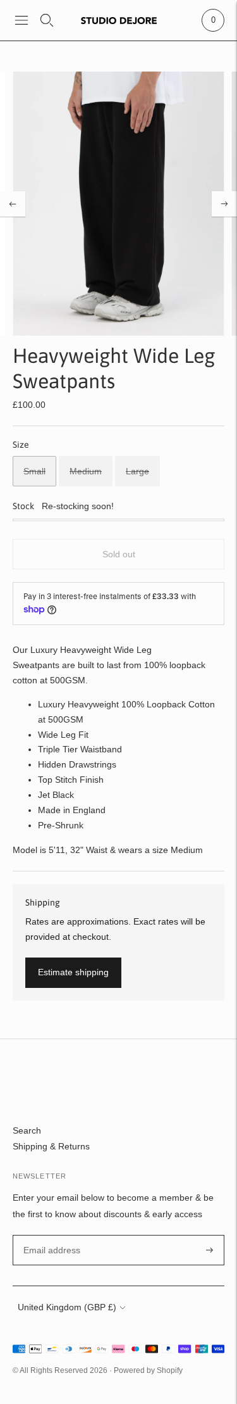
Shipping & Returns (51, 1146)
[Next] (224, 204)
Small (34, 471)
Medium (86, 471)
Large (137, 471)
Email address (50, 1234)
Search (27, 1130)
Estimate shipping (73, 972)
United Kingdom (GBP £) (67, 1307)
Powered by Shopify (148, 1370)
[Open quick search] (47, 20)
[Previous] (12, 204)
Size (21, 445)
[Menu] (21, 20)
